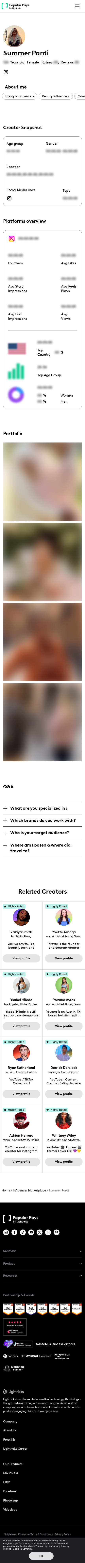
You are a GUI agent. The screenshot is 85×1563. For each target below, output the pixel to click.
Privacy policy (63, 1534)
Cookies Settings (22, 1548)
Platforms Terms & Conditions (35, 1534)
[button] (76, 6)
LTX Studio (10, 1473)
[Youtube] (31, 1232)
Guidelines (10, 1534)
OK (41, 1556)
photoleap (10, 1500)
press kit (9, 1439)
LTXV (6, 1482)
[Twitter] (40, 1232)
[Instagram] (6, 1232)
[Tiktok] (23, 1232)
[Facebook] (14, 1232)
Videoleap (10, 1509)
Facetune (10, 1491)
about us (9, 1430)
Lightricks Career (15, 1448)
